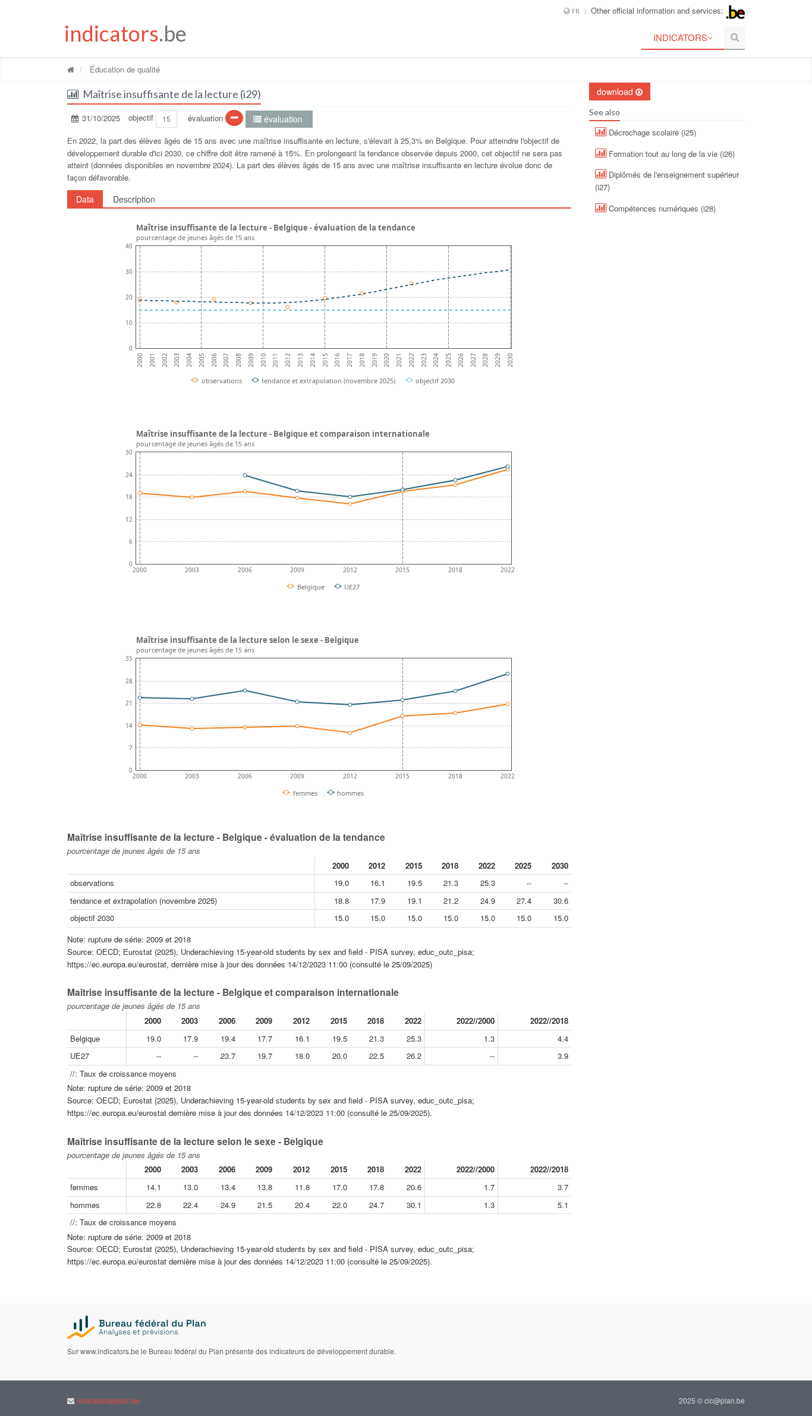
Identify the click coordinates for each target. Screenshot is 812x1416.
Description (134, 199)
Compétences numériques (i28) (661, 208)
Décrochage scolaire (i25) (651, 132)
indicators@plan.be (108, 1400)
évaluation (283, 119)
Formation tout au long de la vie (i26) (670, 153)
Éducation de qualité (123, 69)
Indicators (680, 37)
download (616, 91)
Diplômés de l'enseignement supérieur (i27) (667, 181)
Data (85, 199)
